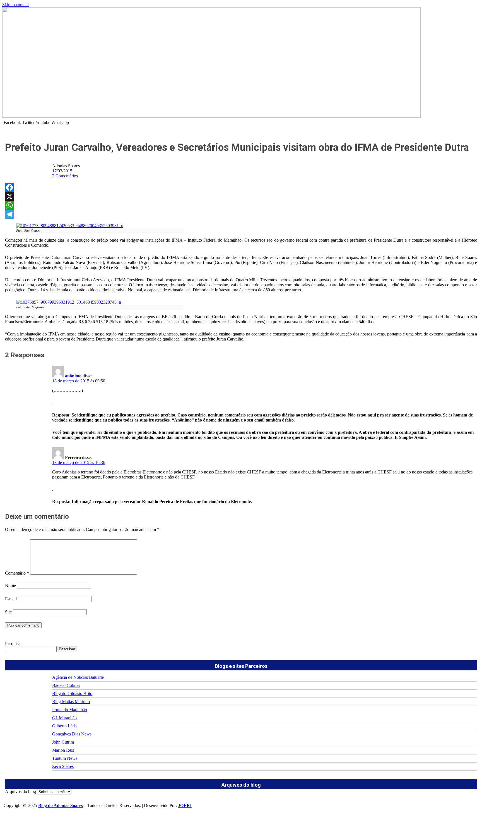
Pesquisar (13, 643)
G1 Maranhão (64, 717)
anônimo (73, 375)
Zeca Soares (63, 766)
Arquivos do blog (20, 791)
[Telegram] (241, 214)
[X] (241, 196)
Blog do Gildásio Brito (72, 693)
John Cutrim (63, 742)
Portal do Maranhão (69, 709)
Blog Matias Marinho (71, 701)
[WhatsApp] (241, 205)
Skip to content (15, 4)
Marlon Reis (63, 750)
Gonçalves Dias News (71, 734)
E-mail (11, 598)
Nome (10, 585)
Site (8, 612)
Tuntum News (64, 758)
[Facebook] (241, 187)
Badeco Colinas (66, 685)
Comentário (17, 573)
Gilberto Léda (64, 725)
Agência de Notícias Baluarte (78, 677)
